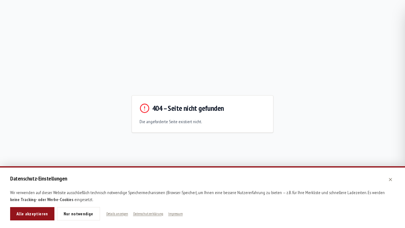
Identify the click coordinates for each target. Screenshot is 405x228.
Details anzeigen (117, 213)
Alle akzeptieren (32, 214)
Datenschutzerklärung (148, 213)
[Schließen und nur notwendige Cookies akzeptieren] (390, 179)
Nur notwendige (78, 214)
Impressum (175, 213)
